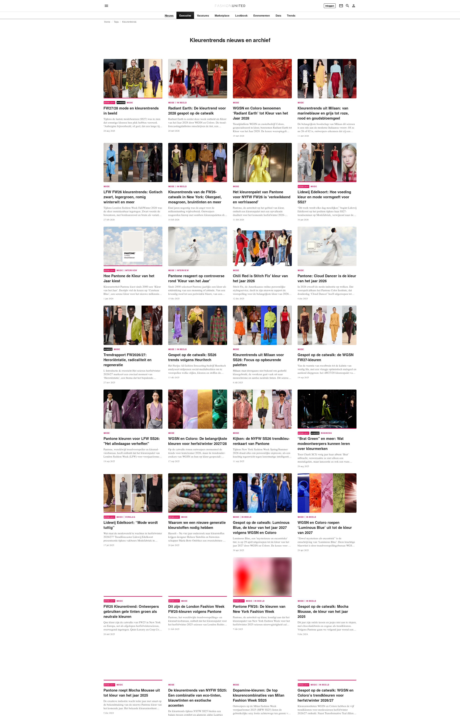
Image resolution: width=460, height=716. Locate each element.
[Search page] (347, 6)
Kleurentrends (129, 21)
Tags (116, 21)
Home (107, 21)
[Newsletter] (341, 6)
